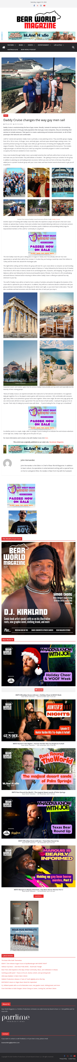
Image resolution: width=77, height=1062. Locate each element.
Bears (21, 45)
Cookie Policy (71, 1059)
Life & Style (58, 45)
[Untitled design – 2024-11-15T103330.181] (16, 511)
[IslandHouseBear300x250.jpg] (16, 485)
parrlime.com (68, 1009)
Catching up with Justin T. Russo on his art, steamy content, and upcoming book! (26, 973)
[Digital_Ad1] (16, 902)
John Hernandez (18, 124)
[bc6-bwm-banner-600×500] (38, 408)
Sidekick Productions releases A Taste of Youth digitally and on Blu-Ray (23, 979)
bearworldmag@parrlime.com (11, 1042)
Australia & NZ (13, 49)
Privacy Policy (63, 1059)
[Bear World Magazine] (4, 47)
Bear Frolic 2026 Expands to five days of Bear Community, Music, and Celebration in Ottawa (30, 970)
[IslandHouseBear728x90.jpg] (37, 446)
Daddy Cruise (56, 219)
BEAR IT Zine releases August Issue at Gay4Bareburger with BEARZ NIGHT (24, 963)
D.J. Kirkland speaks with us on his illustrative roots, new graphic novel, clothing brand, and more (31, 985)
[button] (15, 45)
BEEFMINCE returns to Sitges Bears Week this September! (19, 982)
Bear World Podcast (28, 49)
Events (30, 45)
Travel (5, 115)
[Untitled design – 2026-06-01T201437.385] (38, 233)
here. (46, 438)
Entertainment (43, 45)
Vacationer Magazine (56, 442)
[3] (16, 928)
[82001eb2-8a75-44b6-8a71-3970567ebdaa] (38, 33)
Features (11, 45)
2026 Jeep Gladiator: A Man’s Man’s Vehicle (14, 976)
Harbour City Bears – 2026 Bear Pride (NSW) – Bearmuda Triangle (22, 967)
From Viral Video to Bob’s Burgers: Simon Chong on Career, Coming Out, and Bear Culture (29, 988)
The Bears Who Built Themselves (12, 960)
